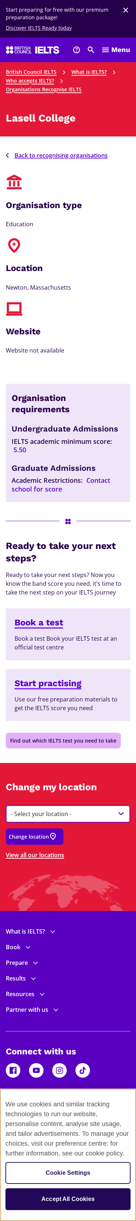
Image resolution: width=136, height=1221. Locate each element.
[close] (125, 10)
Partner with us (27, 1010)
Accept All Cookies (68, 1199)
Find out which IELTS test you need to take (63, 740)
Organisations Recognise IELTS (44, 89)
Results (16, 978)
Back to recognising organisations (61, 155)
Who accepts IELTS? (30, 80)
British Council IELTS (31, 71)
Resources (20, 994)
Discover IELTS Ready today (39, 27)
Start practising (48, 683)
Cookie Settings (68, 1173)
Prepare (17, 963)
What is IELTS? (89, 71)
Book (13, 947)
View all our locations (35, 855)
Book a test (39, 622)
